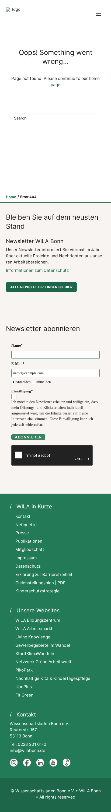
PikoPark (24, 670)
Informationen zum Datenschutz (37, 270)
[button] (98, 15)
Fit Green (24, 695)
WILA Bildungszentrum (37, 620)
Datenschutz (27, 566)
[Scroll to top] (98, 799)
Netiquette (26, 524)
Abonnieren (28, 437)
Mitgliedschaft (29, 549)
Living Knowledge (32, 636)
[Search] (55, 118)
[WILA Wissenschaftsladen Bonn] (14, 15)
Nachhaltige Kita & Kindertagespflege (52, 678)
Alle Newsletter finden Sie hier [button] (41, 287)
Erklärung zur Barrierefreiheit (43, 574)
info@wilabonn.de (27, 750)
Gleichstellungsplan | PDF (40, 582)
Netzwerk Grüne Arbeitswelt (43, 661)
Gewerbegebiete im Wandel (42, 645)
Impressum (26, 557)
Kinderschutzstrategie (37, 590)
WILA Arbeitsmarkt (34, 628)
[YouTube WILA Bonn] (53, 765)
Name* (17, 345)
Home (11, 197)
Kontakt (22, 516)
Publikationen (28, 541)
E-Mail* (18, 364)
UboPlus (23, 686)
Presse (22, 532)
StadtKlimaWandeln (34, 653)
